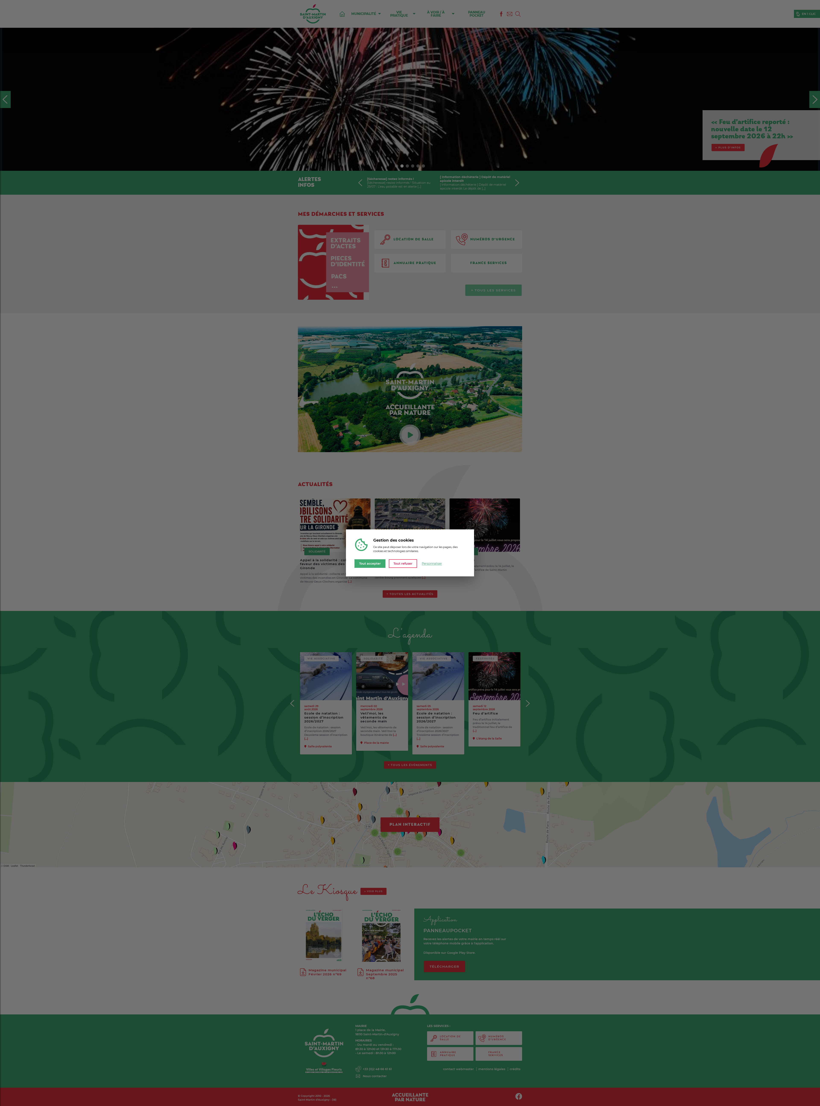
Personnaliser (432, 563)
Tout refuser (403, 563)
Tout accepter (370, 563)
